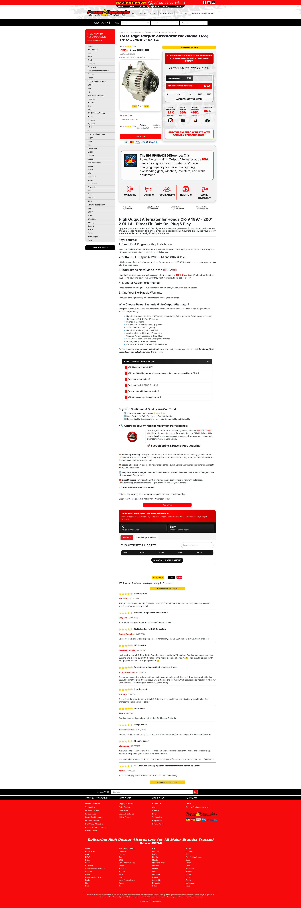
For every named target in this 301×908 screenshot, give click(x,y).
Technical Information (202, 13)
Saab (90, 208)
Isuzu (90, 131)
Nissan (90, 180)
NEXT (147, 106)
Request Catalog (197, 807)
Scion (90, 215)
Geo (89, 106)
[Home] (110, 12)
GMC (90, 110)
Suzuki (90, 230)
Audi (89, 53)
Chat (154, 807)
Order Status (124, 810)
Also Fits (127, 537)
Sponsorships (90, 814)
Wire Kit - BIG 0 (91, 831)
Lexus (90, 152)
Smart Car (92, 219)
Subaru (91, 226)
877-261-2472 (131, 2)
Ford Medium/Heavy (96, 95)
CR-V (156, 32)
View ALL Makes (100, 248)
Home (121, 32)
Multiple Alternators (92, 804)
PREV (135, 106)
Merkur (90, 170)
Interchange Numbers (146, 537)
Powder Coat (126, 115)
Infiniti (90, 127)
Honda (90, 117)
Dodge (90, 78)
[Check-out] (150, 4)
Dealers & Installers (126, 814)
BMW (90, 57)
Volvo (90, 240)
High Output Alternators (96, 35)
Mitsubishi (92, 177)
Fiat (89, 88)
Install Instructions (92, 810)
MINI (89, 173)
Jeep (90, 141)
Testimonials (182, 13)
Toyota (90, 233)
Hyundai (91, 124)
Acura (90, 46)
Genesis (91, 103)
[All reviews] (127, 46)
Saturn (90, 212)
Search (188, 804)
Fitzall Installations (92, 821)
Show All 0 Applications (167, 560)
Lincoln (91, 155)
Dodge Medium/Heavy (97, 81)
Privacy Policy (157, 824)
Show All (169, 583)
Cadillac (91, 64)
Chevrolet (92, 67)
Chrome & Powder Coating (95, 827)
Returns (155, 814)
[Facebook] (204, 2)
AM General (93, 50)
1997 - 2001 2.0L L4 (168, 32)
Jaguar (90, 138)
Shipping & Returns (126, 804)
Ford (89, 92)
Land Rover (92, 148)
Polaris (90, 191)
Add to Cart (140, 136)
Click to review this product (167, 588)
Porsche (91, 198)
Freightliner (92, 99)
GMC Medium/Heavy (96, 113)
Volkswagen (93, 237)
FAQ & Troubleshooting (94, 817)
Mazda (90, 159)
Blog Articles (157, 821)
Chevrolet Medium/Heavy (98, 71)
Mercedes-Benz (94, 162)
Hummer (91, 120)
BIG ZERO (143, 13)
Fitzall (153, 13)
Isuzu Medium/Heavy (96, 134)
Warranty (155, 810)
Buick (90, 60)
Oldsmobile (92, 184)
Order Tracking (124, 807)
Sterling (91, 222)
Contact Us (156, 804)
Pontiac (91, 194)
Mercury (91, 166)
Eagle (90, 85)
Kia (89, 145)
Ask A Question (158, 577)
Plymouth (91, 187)
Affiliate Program (125, 817)
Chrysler (91, 74)
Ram (90, 201)
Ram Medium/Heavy (96, 205)
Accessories (166, 13)
